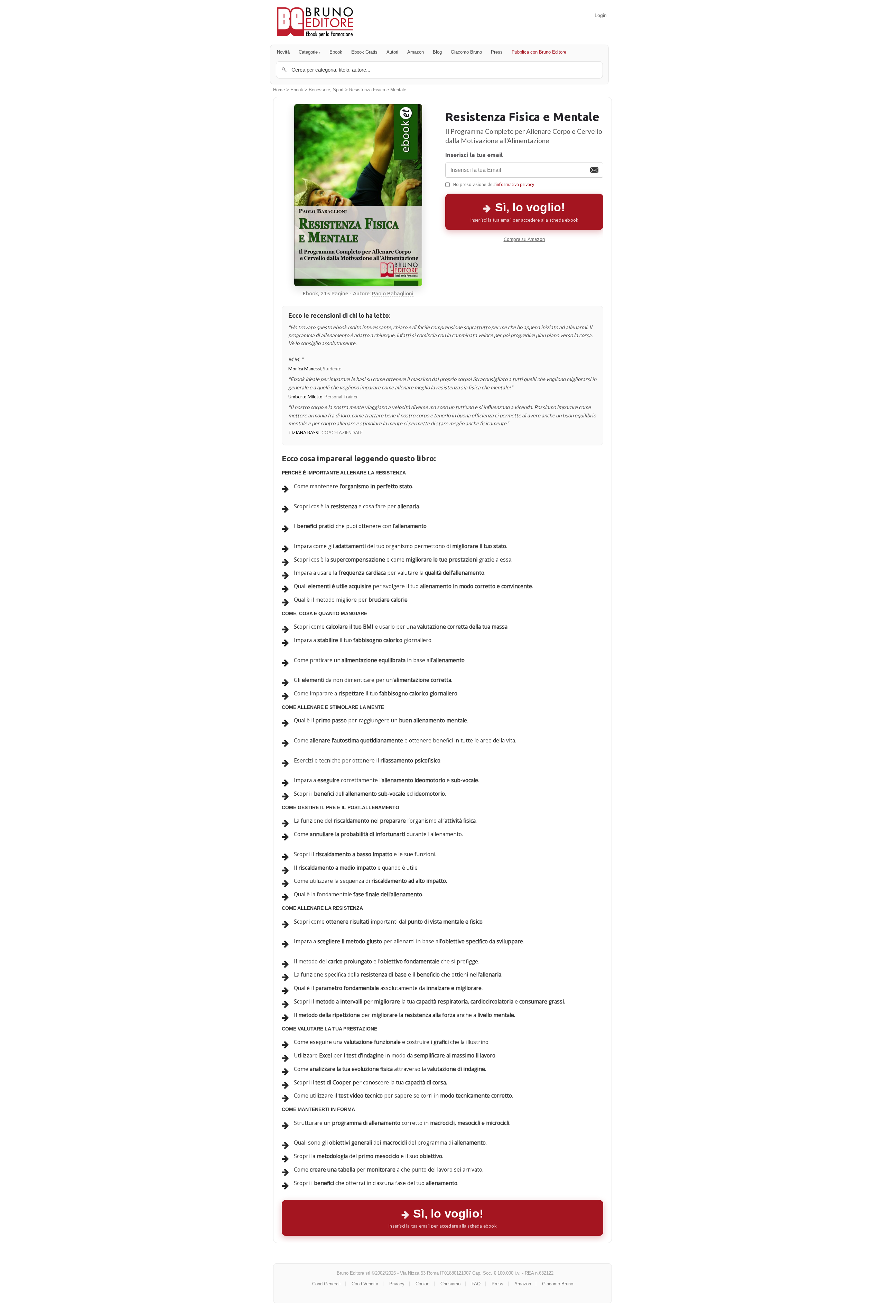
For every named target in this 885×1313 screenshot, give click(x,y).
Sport (338, 89)
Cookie (422, 1283)
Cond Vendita (365, 1283)
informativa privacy (515, 184)
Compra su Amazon (524, 239)
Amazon (415, 52)
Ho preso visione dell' (493, 184)
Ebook (335, 52)
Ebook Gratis (364, 52)
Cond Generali (326, 1283)
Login (601, 15)
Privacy (396, 1283)
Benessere (319, 89)
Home (279, 89)
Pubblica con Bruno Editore (539, 52)
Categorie (308, 52)
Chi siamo (450, 1283)
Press (497, 52)
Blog (437, 52)
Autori (392, 52)
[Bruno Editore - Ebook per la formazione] (315, 22)
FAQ (476, 1283)
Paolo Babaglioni (392, 293)
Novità (283, 52)
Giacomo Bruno (466, 52)
